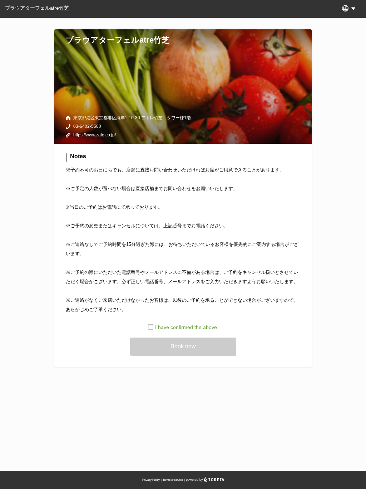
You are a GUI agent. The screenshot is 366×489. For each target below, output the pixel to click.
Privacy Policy (151, 479)
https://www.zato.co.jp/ (94, 134)
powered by (195, 479)
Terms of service (173, 479)
